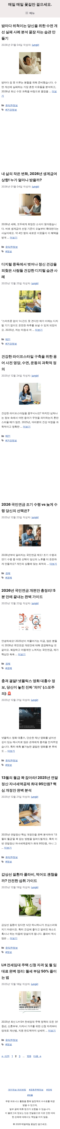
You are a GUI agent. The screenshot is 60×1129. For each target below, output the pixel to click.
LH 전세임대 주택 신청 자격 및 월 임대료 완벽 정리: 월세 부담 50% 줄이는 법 (29, 971)
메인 (7, 339)
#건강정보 (11, 109)
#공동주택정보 (36, 1089)
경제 (7, 573)
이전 (5, 1056)
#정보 (8, 251)
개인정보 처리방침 (17, 1089)
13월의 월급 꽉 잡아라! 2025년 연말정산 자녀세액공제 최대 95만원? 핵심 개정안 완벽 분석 (29, 784)
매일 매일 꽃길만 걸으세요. (30, 4)
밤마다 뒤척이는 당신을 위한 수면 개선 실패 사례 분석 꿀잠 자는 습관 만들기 (29, 32)
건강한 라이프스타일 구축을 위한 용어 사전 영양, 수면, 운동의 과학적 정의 (29, 362)
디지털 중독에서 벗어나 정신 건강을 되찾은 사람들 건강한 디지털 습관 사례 (29, 270)
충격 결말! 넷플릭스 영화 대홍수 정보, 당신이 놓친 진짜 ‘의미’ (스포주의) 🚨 (28, 687)
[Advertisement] (30, 141)
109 (29, 1056)
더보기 (13, 237)
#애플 (30, 1095)
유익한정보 (11, 105)
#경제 (8, 577)
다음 (37, 1056)
